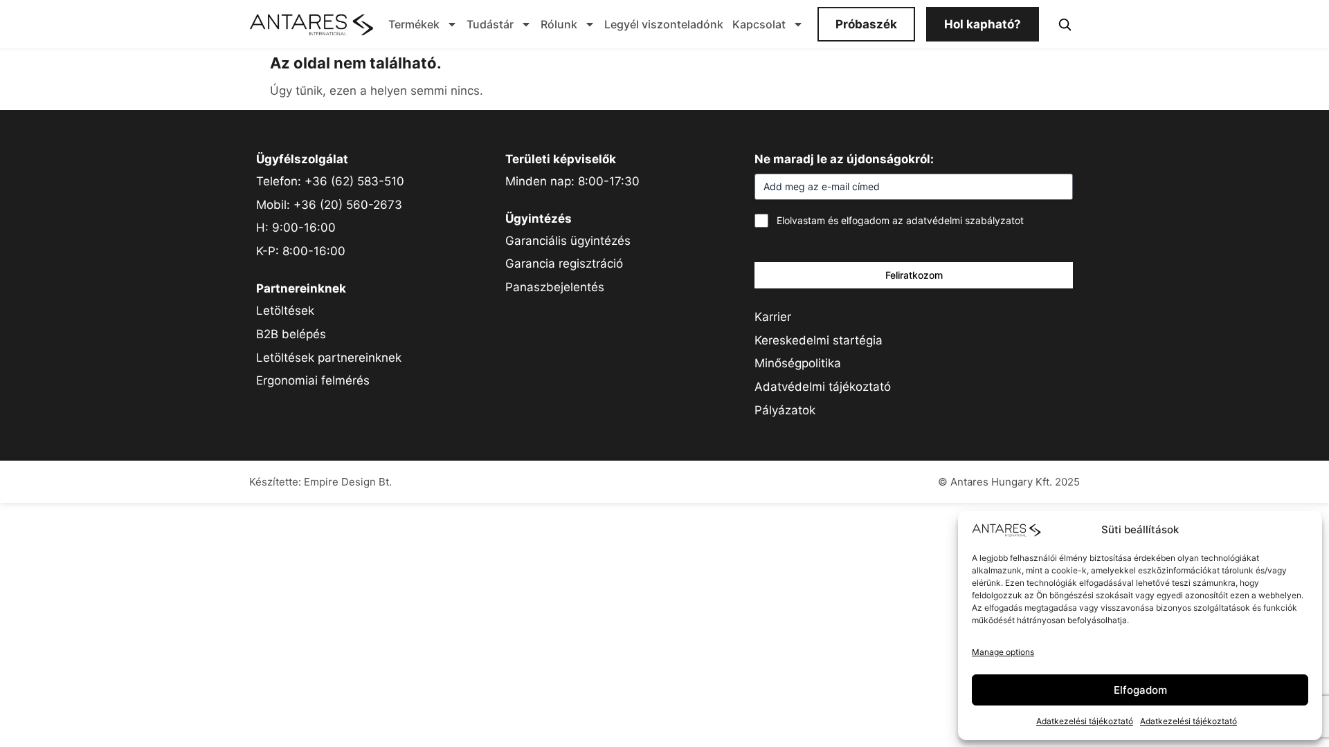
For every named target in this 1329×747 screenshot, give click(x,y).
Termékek (414, 24)
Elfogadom (1140, 690)
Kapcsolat (759, 24)
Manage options (1003, 652)
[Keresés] (1064, 24)
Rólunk (559, 24)
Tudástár (490, 24)
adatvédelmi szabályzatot (965, 220)
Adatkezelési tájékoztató (1084, 721)
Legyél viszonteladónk (663, 24)
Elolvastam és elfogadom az (900, 220)
